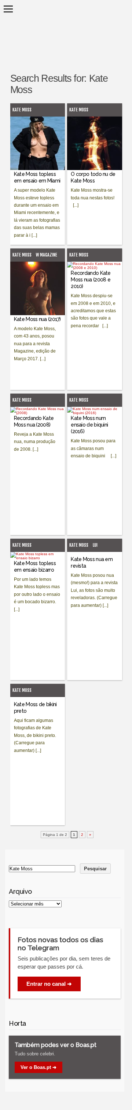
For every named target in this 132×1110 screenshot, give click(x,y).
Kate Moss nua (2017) (37, 319)
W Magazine (46, 255)
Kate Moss (22, 110)
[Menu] (8, 9)
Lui (95, 545)
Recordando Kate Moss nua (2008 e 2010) (91, 279)
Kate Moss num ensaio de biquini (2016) (89, 424)
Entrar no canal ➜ (49, 984)
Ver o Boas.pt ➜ (38, 1067)
